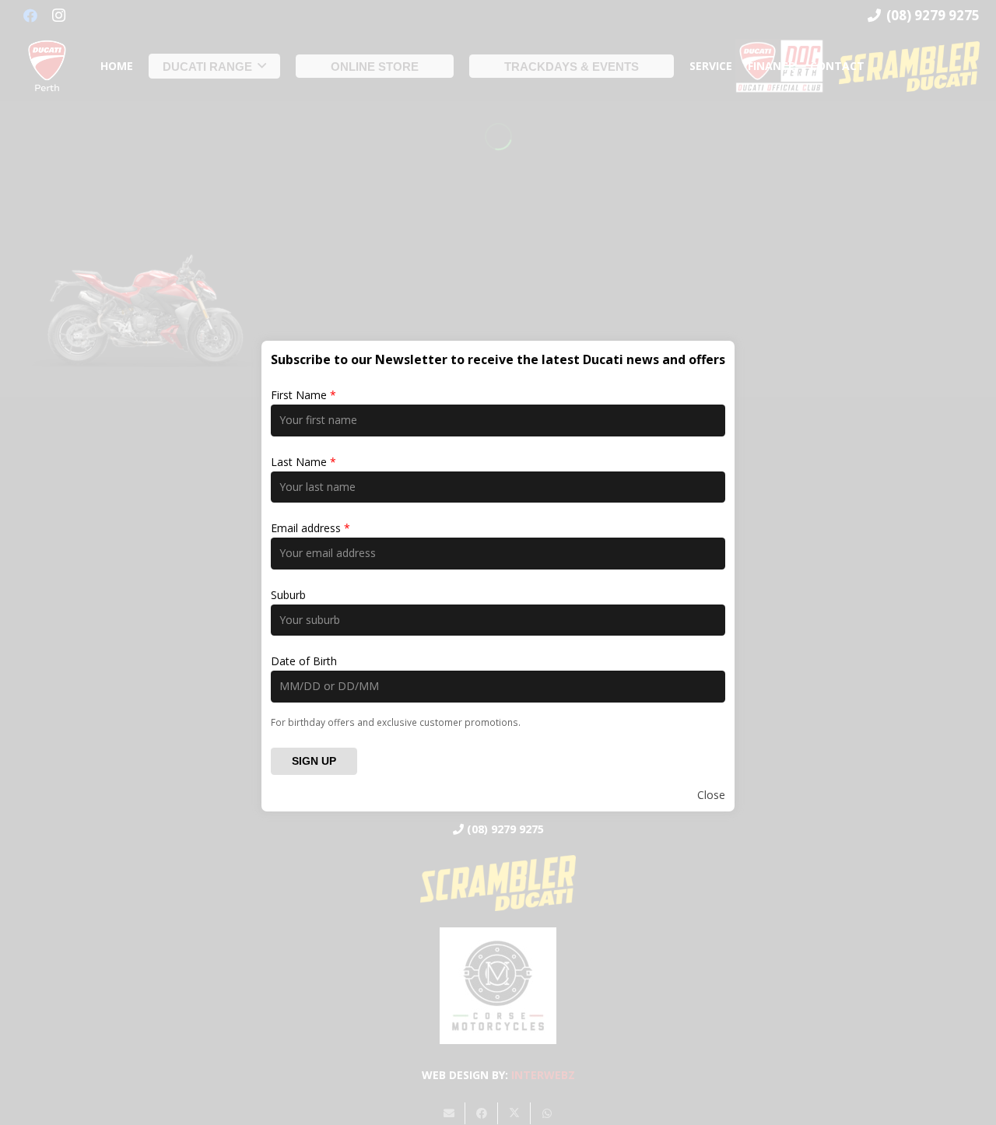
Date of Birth (304, 661)
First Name (303, 394)
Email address (310, 527)
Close (711, 794)
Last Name (303, 461)
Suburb (288, 594)
